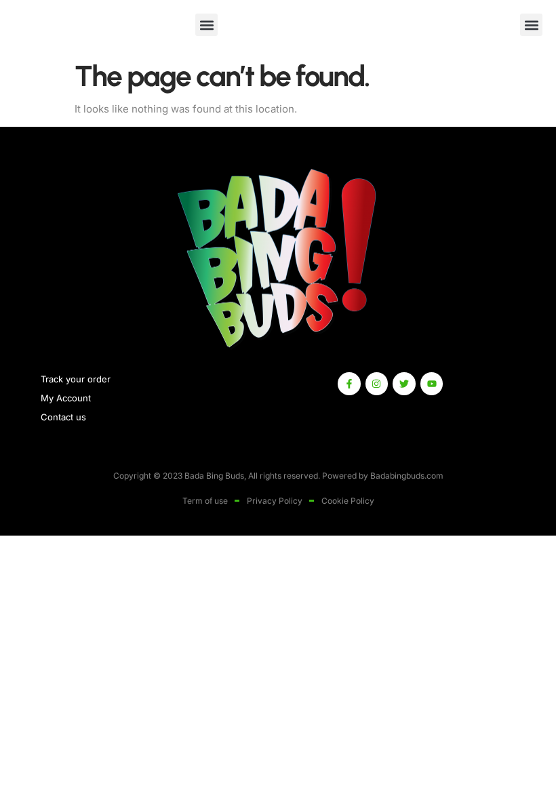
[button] (206, 25)
